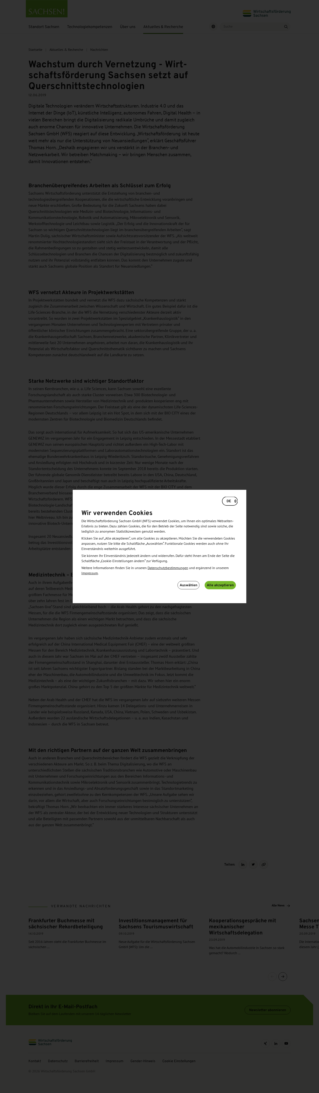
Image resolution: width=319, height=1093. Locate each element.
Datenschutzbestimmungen (168, 568)
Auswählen (188, 585)
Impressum (89, 573)
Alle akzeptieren (220, 585)
